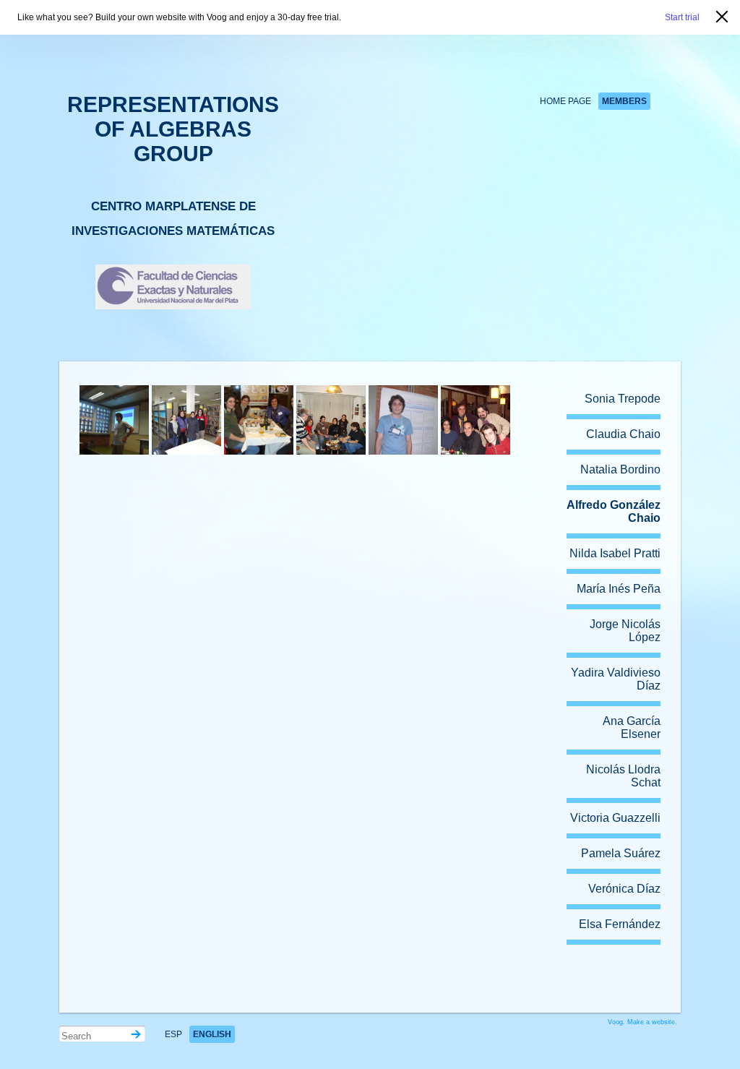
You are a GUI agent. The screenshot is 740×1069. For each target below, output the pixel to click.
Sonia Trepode (623, 398)
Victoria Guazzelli (615, 818)
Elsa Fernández (620, 924)
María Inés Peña (619, 589)
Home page (565, 101)
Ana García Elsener (632, 727)
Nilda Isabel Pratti (615, 553)
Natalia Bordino (620, 469)
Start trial (682, 17)
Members (624, 101)
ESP (173, 1034)
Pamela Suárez (621, 853)
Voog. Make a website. (642, 1022)
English (212, 1034)
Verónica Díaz (624, 889)
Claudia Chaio (623, 434)
